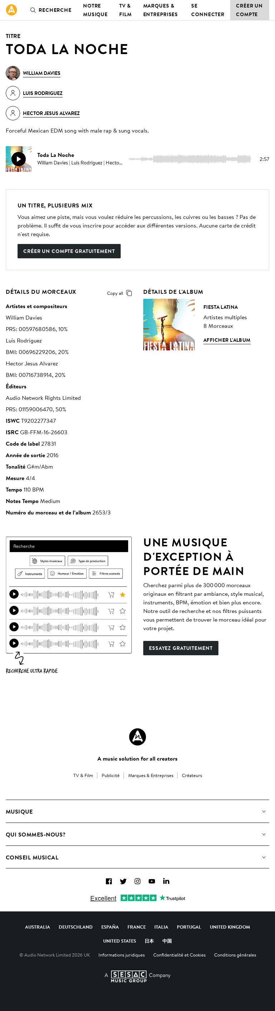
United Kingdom (230, 927)
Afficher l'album (227, 340)
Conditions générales (235, 955)
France (136, 927)
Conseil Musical (32, 857)
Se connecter (208, 10)
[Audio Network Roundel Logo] (137, 737)
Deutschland (76, 927)
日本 (149, 941)
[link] (11, 10)
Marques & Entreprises (160, 10)
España (110, 927)
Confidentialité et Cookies (179, 955)
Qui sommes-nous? (36, 834)
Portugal (189, 927)
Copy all (115, 293)
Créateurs (192, 775)
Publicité (111, 775)
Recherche (55, 10)
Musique (19, 811)
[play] (18, 159)
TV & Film (125, 10)
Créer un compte (249, 10)
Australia (37, 927)
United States (119, 941)
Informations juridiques (121, 955)
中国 (167, 941)
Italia (161, 927)
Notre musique (95, 10)
